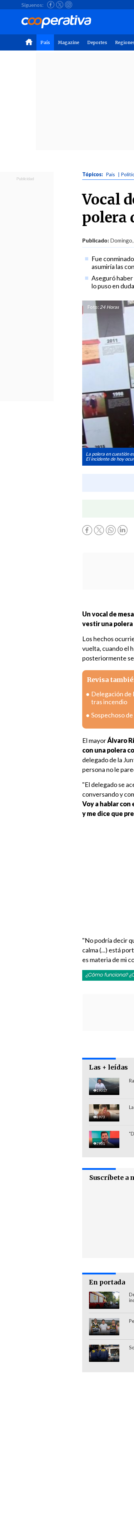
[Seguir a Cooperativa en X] (59, 4)
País (45, 42)
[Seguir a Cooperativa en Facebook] (50, 4)
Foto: (93, 307)
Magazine (68, 42)
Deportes (97, 42)
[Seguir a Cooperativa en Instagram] (68, 4)
